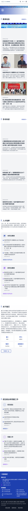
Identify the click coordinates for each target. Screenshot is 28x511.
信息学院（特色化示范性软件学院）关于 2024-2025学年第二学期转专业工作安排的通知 (14, 410)
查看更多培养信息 (7, 259)
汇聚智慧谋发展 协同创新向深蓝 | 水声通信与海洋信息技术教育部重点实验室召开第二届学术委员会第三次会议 (14, 143)
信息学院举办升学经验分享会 (11, 417)
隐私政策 (7, 508)
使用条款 (14, 508)
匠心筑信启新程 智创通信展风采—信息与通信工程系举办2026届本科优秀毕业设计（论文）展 (14, 102)
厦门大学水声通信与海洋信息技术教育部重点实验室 (22, 495)
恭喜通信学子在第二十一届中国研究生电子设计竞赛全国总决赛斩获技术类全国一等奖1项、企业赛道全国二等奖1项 (14, 43)
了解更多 (5, 351)
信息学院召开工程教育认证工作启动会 (14, 72)
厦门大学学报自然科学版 (7, 494)
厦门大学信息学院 (6, 489)
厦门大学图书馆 (20, 489)
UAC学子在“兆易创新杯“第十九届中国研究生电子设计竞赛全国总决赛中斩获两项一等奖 (14, 286)
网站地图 (20, 508)
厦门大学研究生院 (21, 491)
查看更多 (24, 19)
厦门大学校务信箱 (6, 491)
